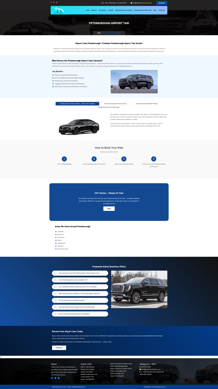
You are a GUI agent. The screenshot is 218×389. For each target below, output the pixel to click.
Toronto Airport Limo (159, 387)
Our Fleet (110, 10)
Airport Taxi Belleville (87, 379)
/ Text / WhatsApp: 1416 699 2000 (115, 3)
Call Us (109, 208)
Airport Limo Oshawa (87, 369)
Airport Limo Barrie (87, 372)
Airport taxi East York (117, 373)
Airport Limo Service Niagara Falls (121, 364)
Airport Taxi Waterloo (88, 367)
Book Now (162, 3)
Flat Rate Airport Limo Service (123, 10)
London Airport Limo (87, 377)
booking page (67, 164)
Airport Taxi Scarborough (118, 371)
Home (87, 10)
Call (102, 3)
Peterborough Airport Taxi (89, 374)
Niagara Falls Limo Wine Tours (143, 10)
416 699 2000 (146, 367)
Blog (155, 10)
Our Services (102, 10)
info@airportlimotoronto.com (142, 3)
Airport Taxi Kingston (117, 376)
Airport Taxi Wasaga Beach (119, 366)
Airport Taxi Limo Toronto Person (121, 368)
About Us (94, 10)
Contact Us (161, 10)
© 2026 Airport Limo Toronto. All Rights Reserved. (68, 387)
